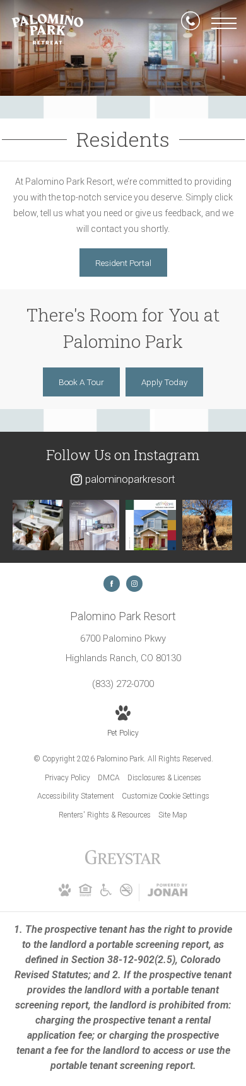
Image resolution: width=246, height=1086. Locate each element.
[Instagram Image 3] (151, 525)
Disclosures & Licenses (164, 777)
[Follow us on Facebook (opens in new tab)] (111, 583)
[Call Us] (190, 23)
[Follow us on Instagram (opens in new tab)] (134, 583)
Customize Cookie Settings (165, 796)
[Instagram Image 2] (94, 525)
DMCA (109, 777)
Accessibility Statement (75, 796)
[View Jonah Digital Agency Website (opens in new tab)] (167, 892)
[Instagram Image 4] (207, 525)
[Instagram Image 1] (38, 525)
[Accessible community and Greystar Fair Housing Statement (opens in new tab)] (106, 893)
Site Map (172, 815)
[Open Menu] (224, 23)
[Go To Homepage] (47, 29)
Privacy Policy (67, 777)
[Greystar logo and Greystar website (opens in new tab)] (123, 864)
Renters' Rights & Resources (105, 815)
